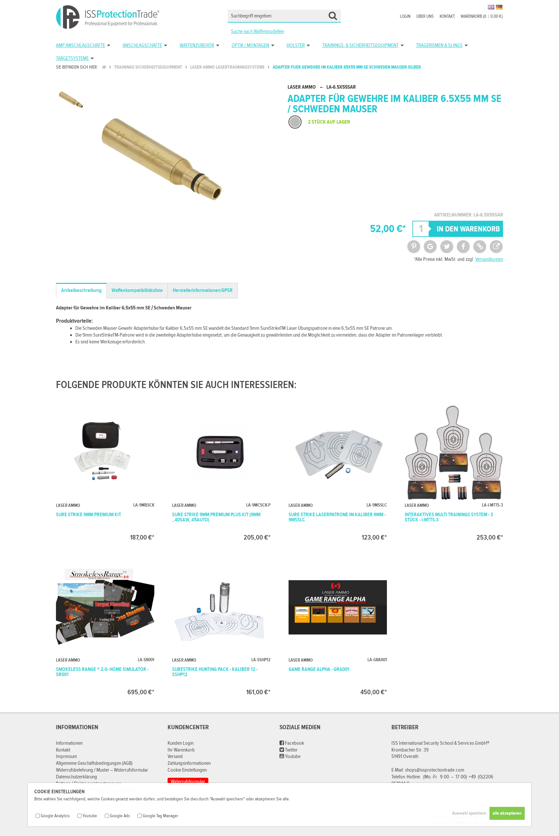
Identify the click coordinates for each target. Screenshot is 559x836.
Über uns (425, 16)
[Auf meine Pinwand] (413, 246)
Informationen (69, 743)
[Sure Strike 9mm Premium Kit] (105, 472)
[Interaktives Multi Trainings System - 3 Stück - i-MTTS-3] (454, 472)
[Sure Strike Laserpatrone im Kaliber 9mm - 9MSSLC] (338, 472)
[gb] (491, 7)
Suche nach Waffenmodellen (257, 31)
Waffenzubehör (197, 45)
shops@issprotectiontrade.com (434, 770)
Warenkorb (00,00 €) (482, 16)
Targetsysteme (72, 58)
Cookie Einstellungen (187, 770)
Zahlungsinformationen (189, 763)
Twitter (291, 750)
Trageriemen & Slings (439, 45)
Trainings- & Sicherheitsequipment (360, 45)
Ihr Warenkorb (181, 750)
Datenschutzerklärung (76, 777)
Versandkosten (489, 259)
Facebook (294, 743)
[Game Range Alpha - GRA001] (338, 626)
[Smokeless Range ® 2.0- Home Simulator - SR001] (105, 626)
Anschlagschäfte (142, 45)
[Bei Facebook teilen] (463, 246)
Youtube (292, 756)
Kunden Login (180, 743)
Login (405, 16)
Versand (175, 756)
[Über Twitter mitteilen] (446, 246)
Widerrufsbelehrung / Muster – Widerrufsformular (102, 770)
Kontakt (447, 16)
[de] (499, 7)
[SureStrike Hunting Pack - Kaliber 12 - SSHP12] (221, 626)
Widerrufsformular (188, 782)
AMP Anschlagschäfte (80, 45)
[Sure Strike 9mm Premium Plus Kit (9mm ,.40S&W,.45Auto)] (221, 472)
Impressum (66, 756)
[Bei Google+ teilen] (430, 246)
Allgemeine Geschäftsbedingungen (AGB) (94, 763)
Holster (296, 45)
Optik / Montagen (250, 45)
